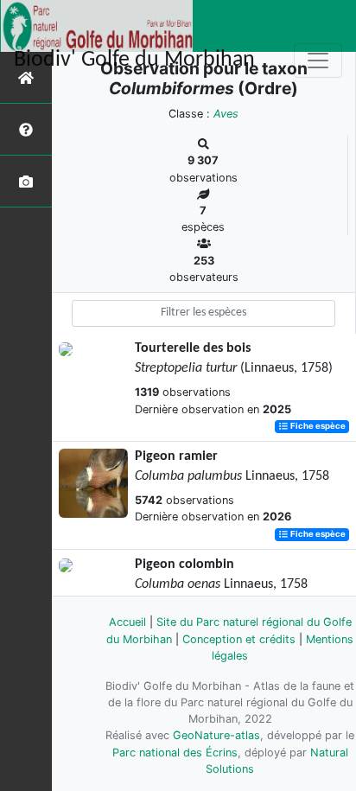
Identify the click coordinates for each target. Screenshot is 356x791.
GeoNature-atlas (216, 735)
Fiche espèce (317, 426)
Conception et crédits (239, 639)
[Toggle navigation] (318, 60)
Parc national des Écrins (175, 752)
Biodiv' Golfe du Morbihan (134, 60)
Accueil (127, 622)
